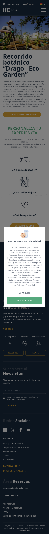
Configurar (24, 292)
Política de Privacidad (26, 285)
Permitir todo (24, 300)
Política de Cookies (31, 280)
